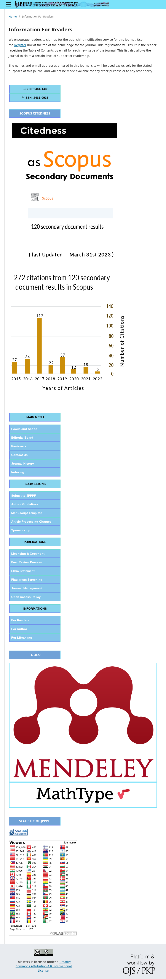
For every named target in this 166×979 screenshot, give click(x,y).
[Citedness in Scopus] (69, 397)
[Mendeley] (83, 779)
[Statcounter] (18, 834)
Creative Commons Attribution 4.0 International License (44, 966)
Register (20, 45)
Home (13, 16)
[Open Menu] (8, 4)
